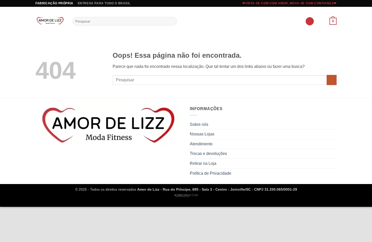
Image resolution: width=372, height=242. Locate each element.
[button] (310, 21)
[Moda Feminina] (50, 21)
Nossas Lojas (202, 134)
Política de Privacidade (210, 173)
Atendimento (201, 144)
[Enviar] (172, 21)
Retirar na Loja (203, 163)
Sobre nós (199, 124)
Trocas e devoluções (208, 153)
